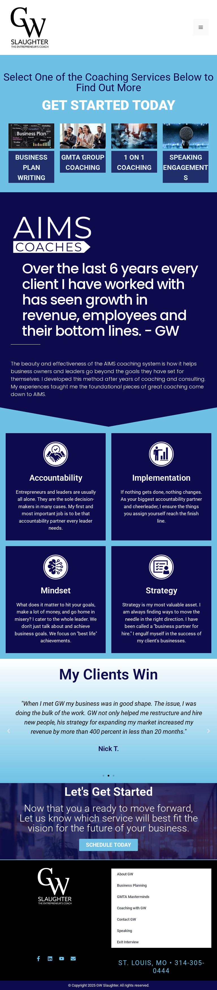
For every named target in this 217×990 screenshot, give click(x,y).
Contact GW (126, 919)
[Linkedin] (50, 958)
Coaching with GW (131, 908)
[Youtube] (62, 958)
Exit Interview (128, 942)
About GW (125, 874)
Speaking (124, 931)
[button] (8, 731)
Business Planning (132, 885)
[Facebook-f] (38, 958)
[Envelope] (73, 958)
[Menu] (201, 27)
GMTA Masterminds (133, 897)
